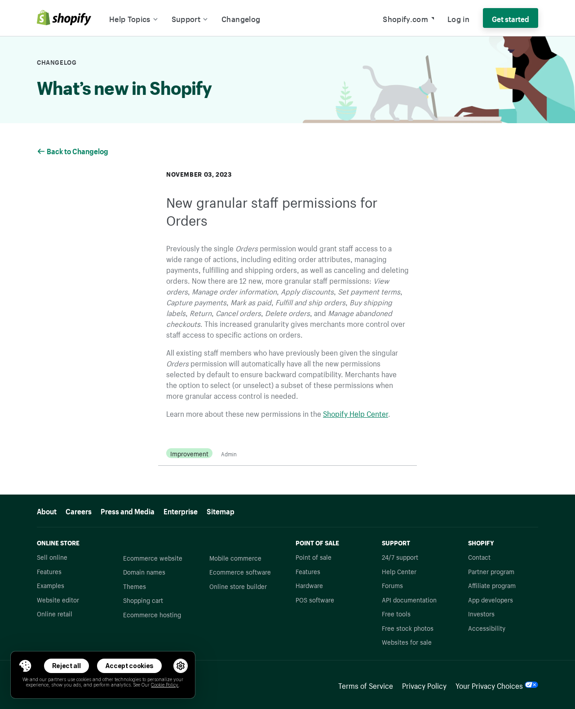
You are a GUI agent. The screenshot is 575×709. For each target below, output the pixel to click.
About (47, 510)
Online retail (54, 613)
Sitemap (220, 510)
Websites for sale (407, 642)
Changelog (240, 18)
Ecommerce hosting (152, 614)
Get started (510, 18)
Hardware (309, 585)
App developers (490, 599)
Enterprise (181, 510)
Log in (458, 18)
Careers (79, 510)
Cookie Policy (164, 684)
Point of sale (314, 557)
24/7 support (400, 557)
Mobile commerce (235, 557)
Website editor (58, 599)
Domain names (144, 571)
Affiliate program (492, 585)
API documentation (409, 599)
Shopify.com (405, 18)
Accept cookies (129, 665)
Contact (479, 557)
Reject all (66, 665)
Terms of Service (365, 685)
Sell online (52, 557)
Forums (392, 585)
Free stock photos (407, 628)
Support (186, 18)
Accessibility (486, 628)
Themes (134, 586)
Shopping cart (143, 600)
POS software (315, 599)
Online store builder (238, 586)
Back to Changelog (78, 150)
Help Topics (129, 18)
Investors (481, 613)
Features (49, 571)
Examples (50, 585)
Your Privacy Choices (489, 685)
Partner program (491, 571)
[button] (25, 666)
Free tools (396, 613)
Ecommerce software (240, 571)
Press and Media (128, 510)
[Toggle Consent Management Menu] (25, 666)
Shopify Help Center (355, 413)
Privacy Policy (424, 685)
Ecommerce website (152, 557)
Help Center (399, 571)
